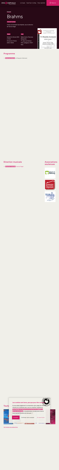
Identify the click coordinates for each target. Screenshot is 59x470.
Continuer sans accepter (27, 417)
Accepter (15, 417)
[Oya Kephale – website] (8, 3)
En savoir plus (40, 417)
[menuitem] (22, 3)
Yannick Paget (19, 166)
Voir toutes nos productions (11, 427)
